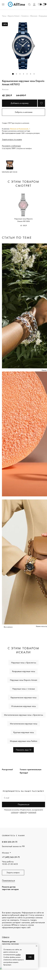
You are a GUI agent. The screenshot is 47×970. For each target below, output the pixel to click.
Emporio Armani (13, 16)
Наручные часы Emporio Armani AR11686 (23, 220)
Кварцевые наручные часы (23, 671)
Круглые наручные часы (23, 732)
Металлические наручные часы (23, 723)
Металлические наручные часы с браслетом (23, 715)
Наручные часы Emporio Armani (23, 680)
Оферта (5, 937)
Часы (4, 16)
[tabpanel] (23, 45)
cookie (17, 954)
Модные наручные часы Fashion (23, 741)
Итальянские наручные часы (23, 706)
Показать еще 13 (23, 749)
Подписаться (23, 804)
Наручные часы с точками (23, 688)
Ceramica (24, 16)
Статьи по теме (17, 238)
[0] (39, 4)
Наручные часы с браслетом (23, 662)
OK (30, 957)
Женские (33, 16)
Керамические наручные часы (23, 697)
